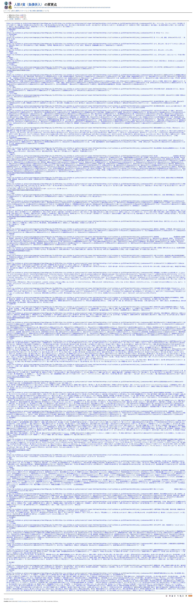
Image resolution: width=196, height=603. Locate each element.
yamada (11, 599)
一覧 (30, 11)
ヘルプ (46, 11)
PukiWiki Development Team (24, 601)
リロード (23, 11)
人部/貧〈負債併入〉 (15, 19)
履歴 (17, 11)
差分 (13, 11)
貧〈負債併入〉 (33, 4)
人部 (17, 4)
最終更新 (39, 11)
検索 (34, 11)
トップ (7, 11)
